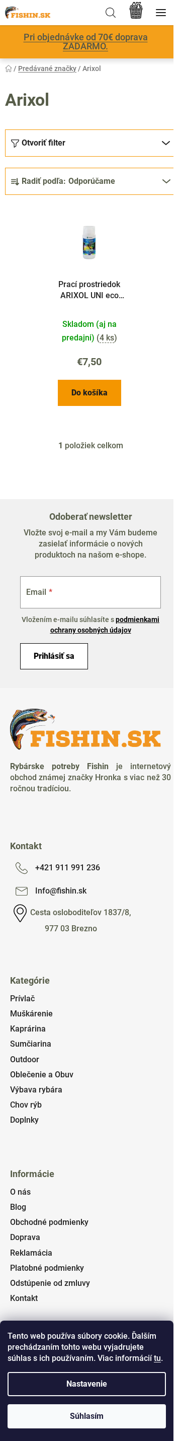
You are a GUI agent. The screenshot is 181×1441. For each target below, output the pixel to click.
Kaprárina (28, 1029)
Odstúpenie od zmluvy (50, 1283)
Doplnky (24, 1120)
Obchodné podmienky (49, 1222)
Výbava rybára (36, 1089)
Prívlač (22, 998)
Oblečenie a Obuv (41, 1074)
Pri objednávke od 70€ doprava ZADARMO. (86, 41)
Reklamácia (31, 1253)
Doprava (25, 1237)
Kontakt (24, 1298)
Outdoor (24, 1059)
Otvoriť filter (43, 143)
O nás (20, 1192)
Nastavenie (86, 1384)
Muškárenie (31, 1013)
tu (157, 1358)
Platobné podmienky (47, 1268)
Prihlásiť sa (54, 656)
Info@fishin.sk (60, 891)
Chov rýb (26, 1105)
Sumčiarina (30, 1044)
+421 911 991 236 (67, 867)
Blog (18, 1207)
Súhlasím (87, 1416)
